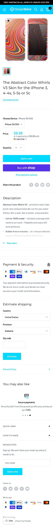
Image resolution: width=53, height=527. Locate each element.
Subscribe (12, 471)
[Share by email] (48, 184)
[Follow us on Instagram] (16, 489)
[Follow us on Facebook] (5, 489)
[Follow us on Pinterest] (22, 489)
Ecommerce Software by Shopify (17, 521)
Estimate (12, 356)
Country (7, 310)
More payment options (26, 174)
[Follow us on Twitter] (11, 489)
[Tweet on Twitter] (42, 184)
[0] (47, 9)
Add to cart (26, 158)
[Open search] (36, 9)
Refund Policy (9, 369)
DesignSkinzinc (11, 100)
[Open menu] (4, 10)
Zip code (7, 338)
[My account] (41, 9)
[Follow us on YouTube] (27, 489)
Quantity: (7, 147)
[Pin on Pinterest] (37, 184)
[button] (32, 137)
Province (7, 324)
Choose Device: (18, 118)
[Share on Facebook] (31, 184)
